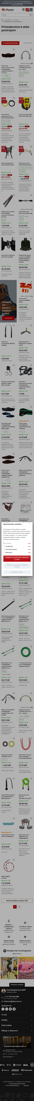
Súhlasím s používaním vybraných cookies (17, 566)
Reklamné (9, 552)
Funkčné (8, 543)
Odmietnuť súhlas (17, 572)
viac (29, 543)
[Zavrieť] (30, 524)
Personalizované (11, 549)
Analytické (9, 546)
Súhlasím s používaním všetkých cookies (17, 558)
